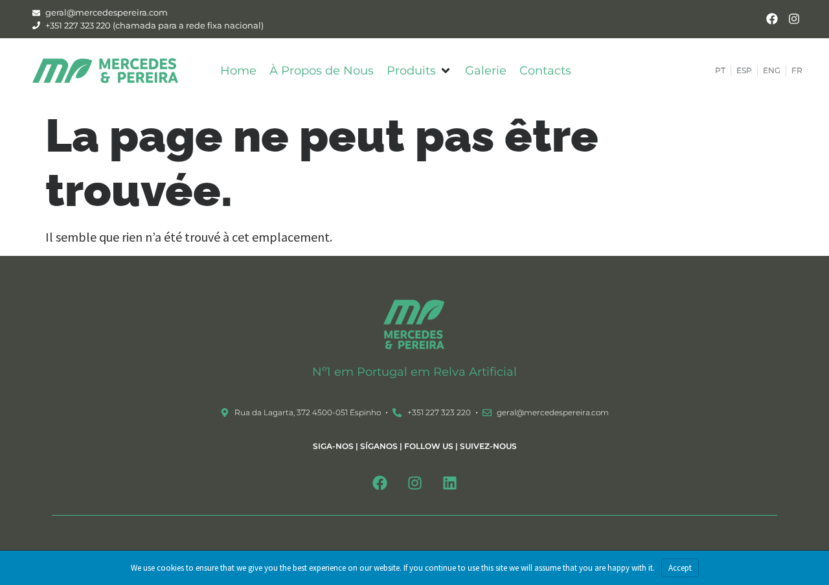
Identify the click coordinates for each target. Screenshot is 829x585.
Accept (680, 567)
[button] (419, 71)
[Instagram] (793, 19)
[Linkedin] (449, 483)
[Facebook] (771, 19)
